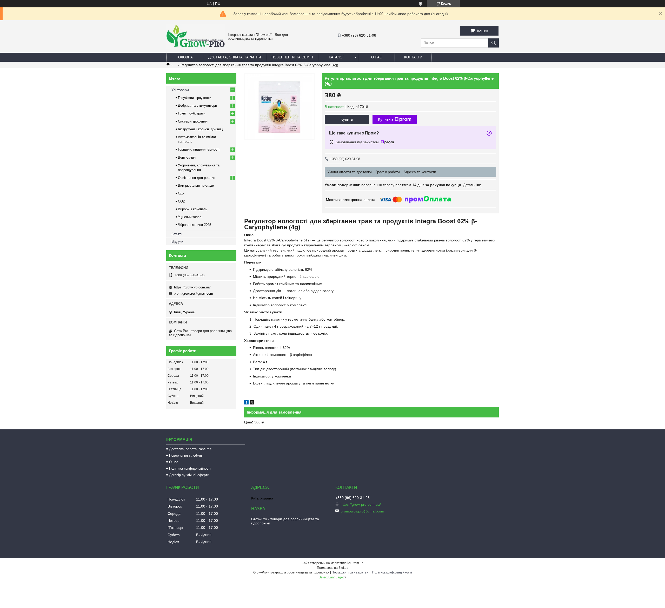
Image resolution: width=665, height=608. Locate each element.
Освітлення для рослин (196, 178)
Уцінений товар (189, 217)
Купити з (385, 119)
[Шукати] (493, 43)
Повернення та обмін (292, 57)
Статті (176, 234)
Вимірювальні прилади (196, 185)
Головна (185, 57)
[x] (252, 403)
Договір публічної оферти (189, 475)
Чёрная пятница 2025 (194, 225)
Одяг (182, 193)
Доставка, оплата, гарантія (234, 57)
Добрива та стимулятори (197, 105)
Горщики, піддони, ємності (199, 149)
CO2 (181, 201)
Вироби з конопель (193, 209)
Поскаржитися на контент (351, 572)
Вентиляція (187, 157)
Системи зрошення (193, 121)
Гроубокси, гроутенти (194, 98)
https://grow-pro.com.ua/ (192, 287)
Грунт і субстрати (191, 113)
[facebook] (246, 403)
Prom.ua (357, 563)
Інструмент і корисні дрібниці (200, 129)
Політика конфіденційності (190, 468)
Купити (347, 119)
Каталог (336, 57)
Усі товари (180, 90)
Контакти (413, 57)
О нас (376, 57)
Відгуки (177, 241)
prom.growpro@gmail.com (193, 293)
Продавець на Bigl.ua (332, 568)
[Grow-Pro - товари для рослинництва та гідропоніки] (195, 47)
